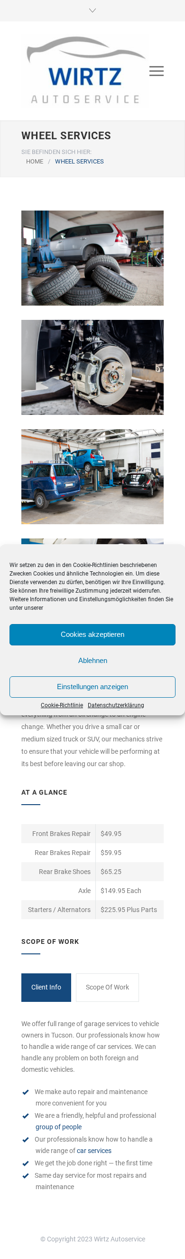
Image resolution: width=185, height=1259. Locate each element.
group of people (59, 1127)
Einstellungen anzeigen (92, 686)
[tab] (46, 987)
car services (94, 1150)
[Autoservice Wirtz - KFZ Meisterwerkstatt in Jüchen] (85, 71)
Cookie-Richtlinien (96, 565)
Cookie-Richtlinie (62, 705)
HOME (34, 161)
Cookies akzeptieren (92, 634)
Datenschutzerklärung (116, 705)
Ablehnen (92, 660)
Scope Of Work (107, 987)
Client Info (46, 987)
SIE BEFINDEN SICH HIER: (56, 151)
